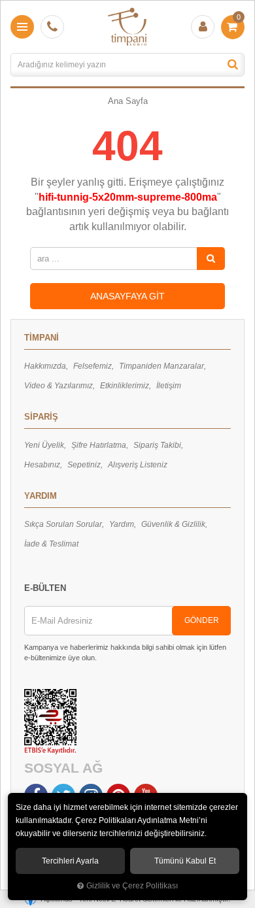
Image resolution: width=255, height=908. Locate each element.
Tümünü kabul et (185, 861)
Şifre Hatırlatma (98, 445)
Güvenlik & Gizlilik (173, 524)
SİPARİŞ (41, 417)
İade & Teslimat (51, 543)
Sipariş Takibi (157, 445)
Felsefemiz (92, 366)
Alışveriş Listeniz (137, 464)
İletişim (168, 385)
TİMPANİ (41, 338)
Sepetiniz (84, 464)
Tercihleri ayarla (70, 861)
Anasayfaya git (127, 296)
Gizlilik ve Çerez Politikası (132, 885)
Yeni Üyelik (44, 445)
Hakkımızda (45, 366)
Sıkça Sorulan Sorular (63, 524)
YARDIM (40, 496)
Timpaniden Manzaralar (161, 366)
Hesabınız (42, 464)
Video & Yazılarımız (58, 385)
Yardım (121, 524)
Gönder (201, 620)
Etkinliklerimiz (124, 385)
